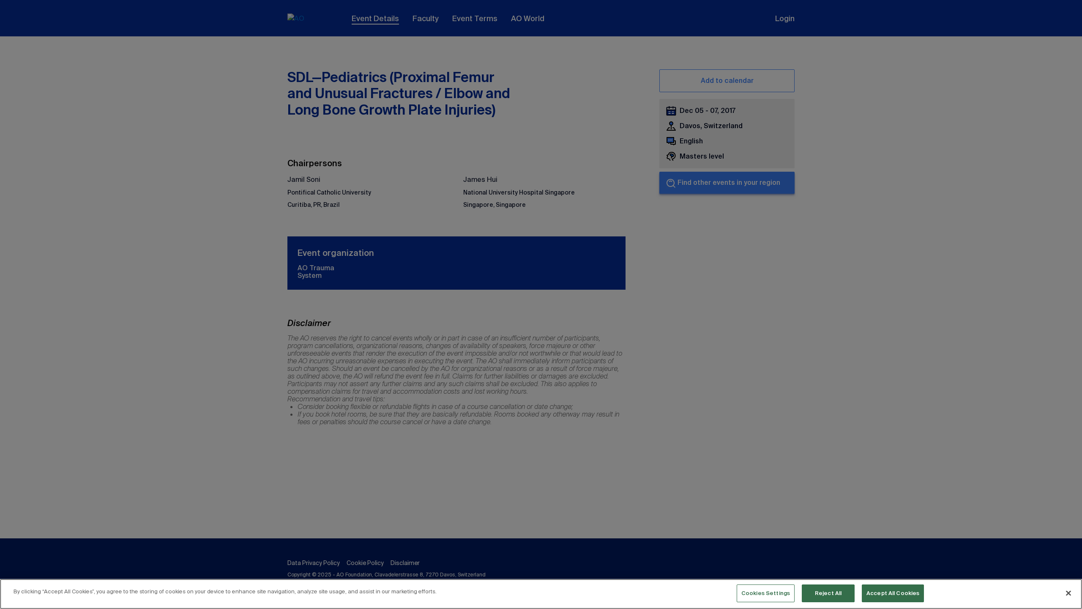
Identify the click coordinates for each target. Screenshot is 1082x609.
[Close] (1068, 593)
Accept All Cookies (892, 593)
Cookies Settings (765, 593)
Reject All (828, 593)
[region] (541, 594)
